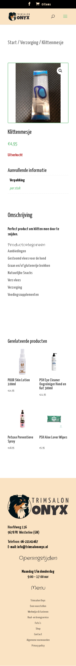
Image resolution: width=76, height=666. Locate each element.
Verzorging (29, 42)
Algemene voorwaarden (38, 640)
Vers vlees (14, 280)
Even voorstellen (38, 606)
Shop (38, 629)
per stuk (15, 188)
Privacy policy (38, 645)
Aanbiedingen (17, 251)
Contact (38, 634)
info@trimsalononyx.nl (32, 547)
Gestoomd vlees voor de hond (27, 258)
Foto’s (38, 623)
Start (12, 42)
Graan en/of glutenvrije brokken (29, 266)
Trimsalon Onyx (38, 600)
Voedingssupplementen (23, 295)
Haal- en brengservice (38, 617)
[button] (60, 70)
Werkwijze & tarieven (38, 612)
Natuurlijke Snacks (20, 273)
